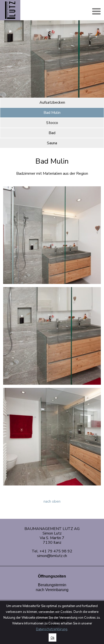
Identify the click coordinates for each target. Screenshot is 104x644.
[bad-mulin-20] (52, 335)
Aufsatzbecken (52, 102)
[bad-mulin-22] (52, 235)
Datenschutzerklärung (51, 629)
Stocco (52, 122)
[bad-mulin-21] (52, 436)
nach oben (52, 501)
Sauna (52, 143)
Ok (52, 638)
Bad (52, 133)
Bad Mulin (52, 112)
